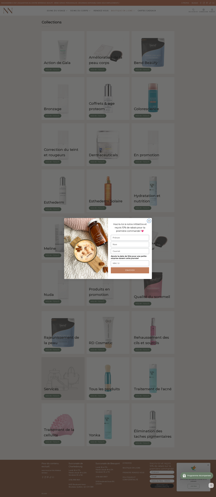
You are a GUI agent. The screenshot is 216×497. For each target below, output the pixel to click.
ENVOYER (130, 270)
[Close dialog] (149, 221)
